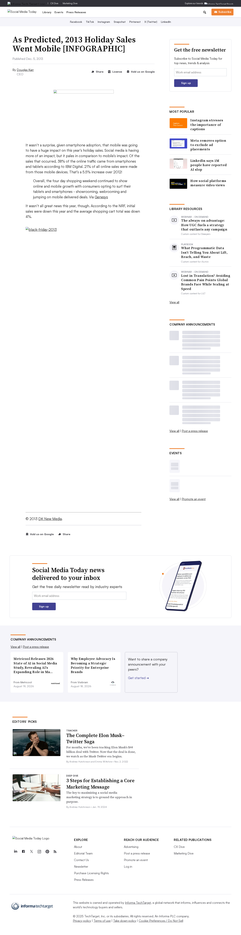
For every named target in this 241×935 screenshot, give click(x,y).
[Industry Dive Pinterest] (47, 852)
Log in (128, 866)
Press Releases (76, 12)
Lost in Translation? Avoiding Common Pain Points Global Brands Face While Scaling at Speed (205, 282)
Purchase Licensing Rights (91, 873)
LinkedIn (166, 21)
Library (47, 12)
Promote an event (194, 499)
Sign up (186, 82)
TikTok (90, 21)
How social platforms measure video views (208, 183)
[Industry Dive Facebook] (23, 852)
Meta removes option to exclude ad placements (208, 144)
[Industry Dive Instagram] (39, 852)
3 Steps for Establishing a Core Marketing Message (100, 783)
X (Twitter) (150, 21)
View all (174, 302)
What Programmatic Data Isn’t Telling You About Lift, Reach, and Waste (204, 252)
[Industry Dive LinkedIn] (15, 852)
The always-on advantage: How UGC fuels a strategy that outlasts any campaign (204, 224)
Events (59, 12)
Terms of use (102, 921)
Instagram (104, 21)
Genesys (101, 197)
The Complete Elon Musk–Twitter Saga (95, 738)
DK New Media (50, 519)
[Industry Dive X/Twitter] (31, 852)
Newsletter (81, 866)
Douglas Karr (25, 70)
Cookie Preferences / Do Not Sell (161, 921)
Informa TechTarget (138, 903)
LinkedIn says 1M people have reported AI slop (208, 165)
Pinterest (135, 21)
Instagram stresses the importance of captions (206, 124)
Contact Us (81, 860)
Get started (138, 678)
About (78, 847)
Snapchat (120, 21)
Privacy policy (82, 921)
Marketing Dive (70, 3)
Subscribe (224, 11)
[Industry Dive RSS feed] (55, 852)
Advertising (131, 847)
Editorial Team (83, 853)
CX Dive (54, 3)
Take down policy (124, 921)
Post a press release (195, 431)
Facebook (76, 21)
